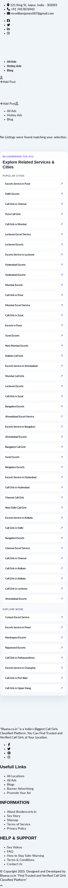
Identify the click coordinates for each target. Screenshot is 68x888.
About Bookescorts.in (21, 811)
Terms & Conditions (20, 860)
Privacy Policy (16, 828)
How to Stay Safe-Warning (25, 855)
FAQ (10, 851)
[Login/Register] (1, 77)
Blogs (10, 784)
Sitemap (12, 820)
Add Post (9, 82)
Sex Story (13, 816)
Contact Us (14, 864)
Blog (10, 70)
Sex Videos (14, 847)
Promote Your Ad (19, 793)
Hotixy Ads (14, 66)
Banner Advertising (20, 788)
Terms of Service (18, 824)
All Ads (11, 61)
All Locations (15, 776)
